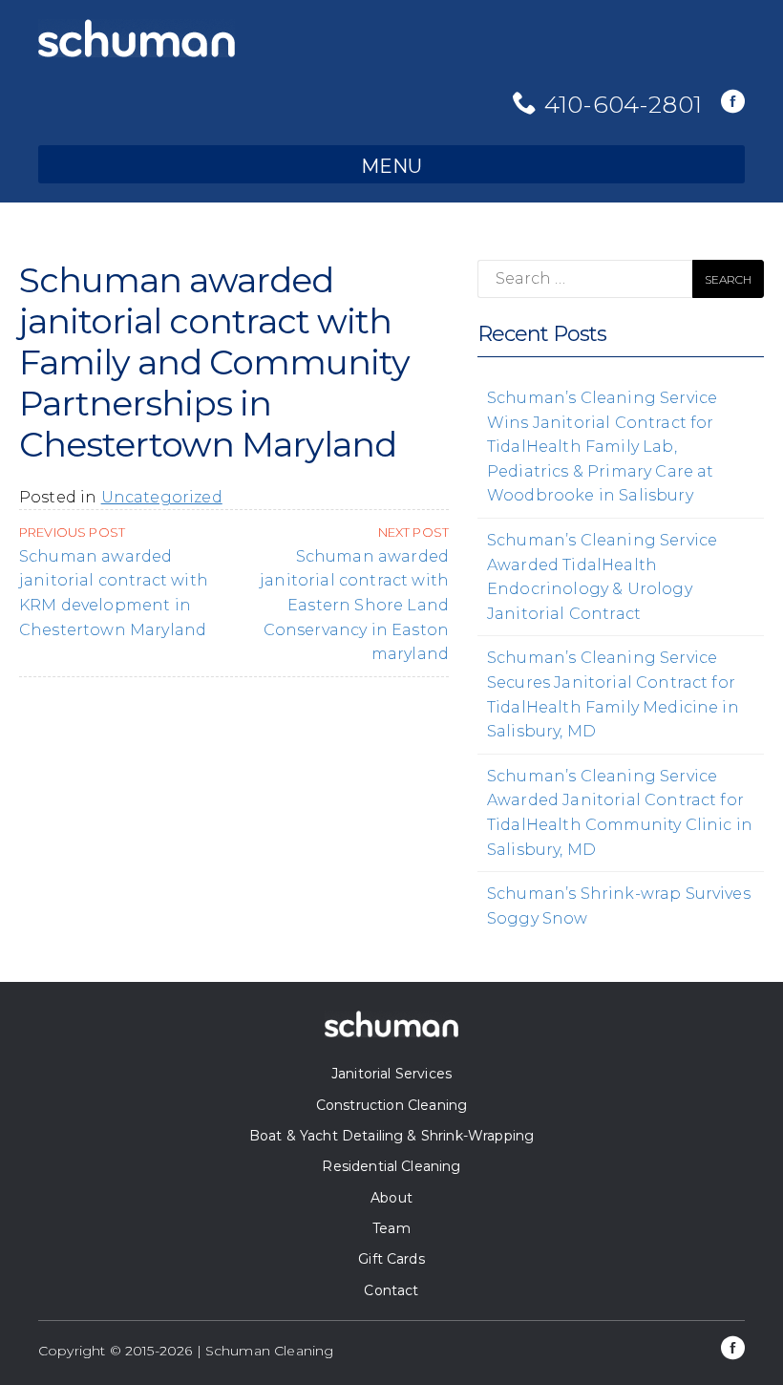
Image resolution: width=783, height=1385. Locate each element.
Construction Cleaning (391, 1105)
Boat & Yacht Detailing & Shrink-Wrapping (391, 1135)
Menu (391, 166)
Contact (391, 1290)
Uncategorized (161, 497)
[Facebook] (733, 103)
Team (391, 1228)
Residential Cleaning (391, 1166)
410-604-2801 (623, 104)
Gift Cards (391, 1259)
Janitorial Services (391, 1073)
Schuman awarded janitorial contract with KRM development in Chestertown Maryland (113, 581)
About (391, 1197)
